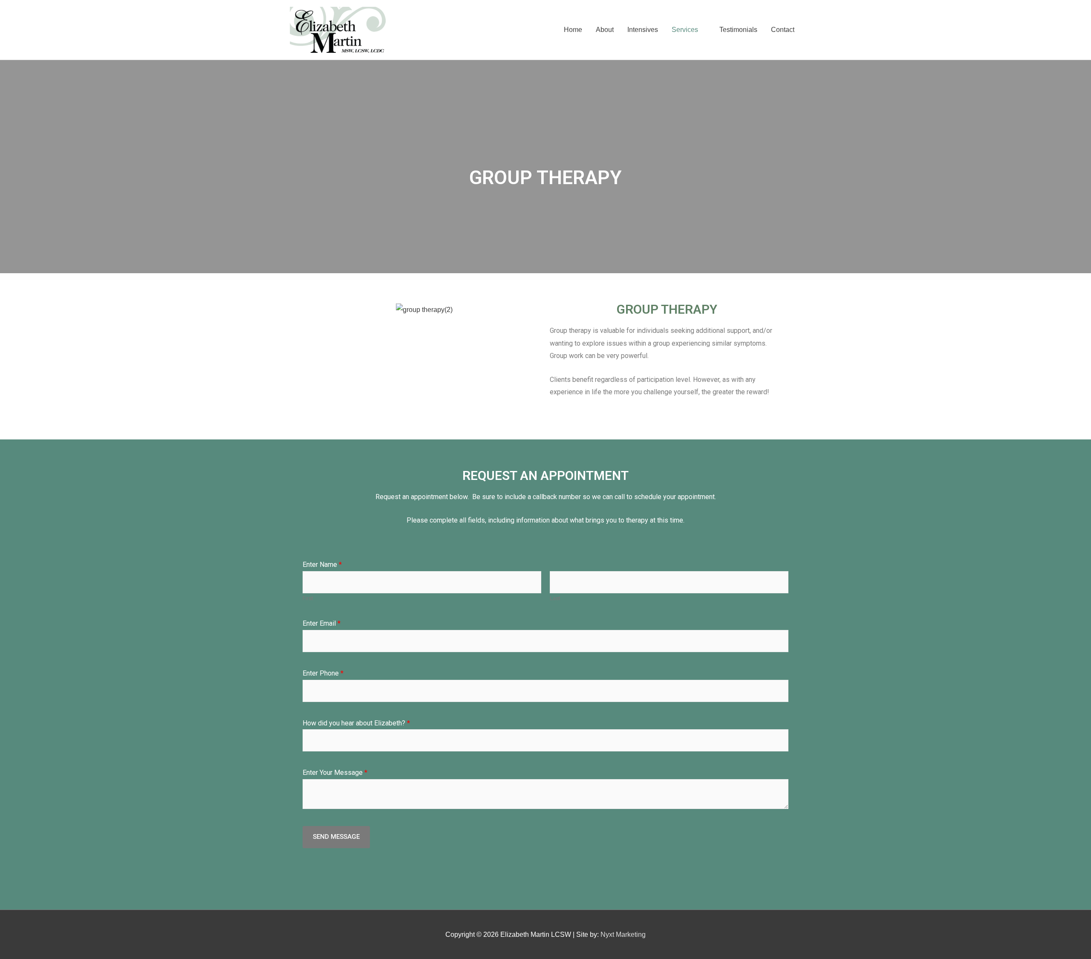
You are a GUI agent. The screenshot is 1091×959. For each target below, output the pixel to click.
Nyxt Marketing (623, 934)
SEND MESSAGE (336, 837)
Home (573, 29)
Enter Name (322, 564)
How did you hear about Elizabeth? (356, 723)
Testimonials (738, 29)
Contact (782, 29)
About (605, 29)
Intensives (642, 29)
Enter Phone (323, 673)
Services (685, 29)
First (308, 598)
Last (555, 598)
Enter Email (322, 623)
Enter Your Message (335, 772)
